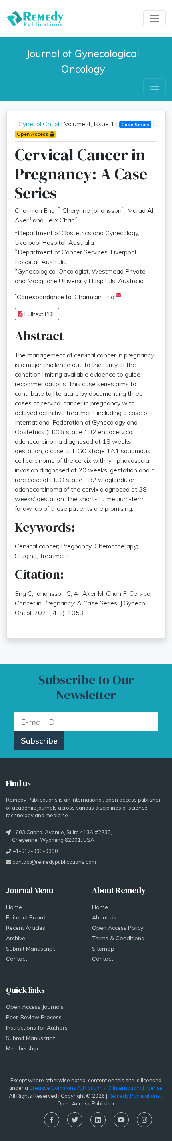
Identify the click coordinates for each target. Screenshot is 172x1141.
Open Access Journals (35, 1006)
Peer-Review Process (34, 1017)
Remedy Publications (134, 1096)
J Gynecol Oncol (37, 124)
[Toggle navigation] (154, 18)
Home (14, 907)
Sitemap (103, 948)
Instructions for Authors (37, 1027)
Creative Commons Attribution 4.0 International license (96, 1088)
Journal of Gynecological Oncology (84, 61)
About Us (104, 917)
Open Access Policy (117, 927)
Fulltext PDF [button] (39, 313)
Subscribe (39, 741)
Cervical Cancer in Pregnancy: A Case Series (81, 174)
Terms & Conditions (118, 938)
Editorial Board (26, 917)
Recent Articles (25, 927)
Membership (22, 1048)
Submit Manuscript (30, 948)
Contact (16, 958)
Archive (15, 938)
